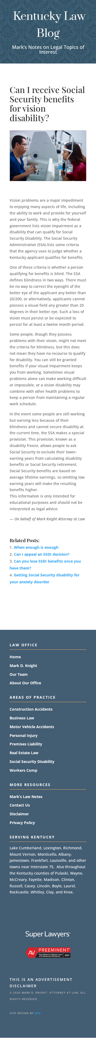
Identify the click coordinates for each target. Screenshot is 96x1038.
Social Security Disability (32, 761)
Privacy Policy (22, 823)
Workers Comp (23, 770)
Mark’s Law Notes (26, 797)
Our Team (19, 674)
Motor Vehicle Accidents (32, 727)
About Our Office (25, 683)
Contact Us (20, 805)
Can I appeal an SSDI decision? (42, 554)
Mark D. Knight (23, 666)
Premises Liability (26, 744)
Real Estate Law (24, 753)
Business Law (22, 718)
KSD (38, 1013)
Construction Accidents (31, 709)
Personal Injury (24, 735)
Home (15, 657)
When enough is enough (36, 547)
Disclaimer (19, 814)
